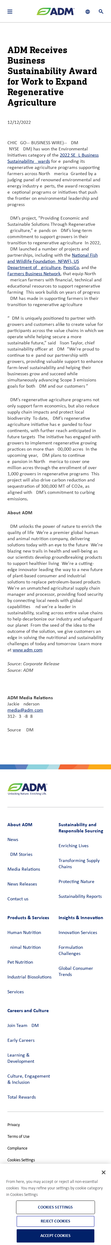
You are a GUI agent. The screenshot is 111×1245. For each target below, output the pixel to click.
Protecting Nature (76, 881)
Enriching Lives (73, 845)
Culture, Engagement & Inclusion (28, 1079)
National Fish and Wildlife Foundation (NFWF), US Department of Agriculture (52, 261)
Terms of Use (18, 1136)
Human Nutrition (24, 932)
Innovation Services (78, 932)
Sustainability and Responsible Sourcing (81, 828)
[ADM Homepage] (55, 13)
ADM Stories (19, 854)
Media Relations (23, 869)
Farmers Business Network (33, 273)
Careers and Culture (28, 1010)
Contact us (17, 899)
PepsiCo (71, 267)
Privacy (13, 1125)
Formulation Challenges (71, 950)
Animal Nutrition (24, 947)
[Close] (103, 1172)
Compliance (17, 1148)
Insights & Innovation (81, 917)
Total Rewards (21, 1097)
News (12, 839)
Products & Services (28, 917)
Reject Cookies (56, 1221)
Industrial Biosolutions (29, 977)
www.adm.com (28, 650)
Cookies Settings (21, 1160)
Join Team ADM (23, 1025)
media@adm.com (25, 710)
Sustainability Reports (80, 896)
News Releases (22, 884)
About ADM (19, 824)
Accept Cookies (55, 1235)
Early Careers (21, 1040)
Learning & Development (20, 1058)
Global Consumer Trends (76, 971)
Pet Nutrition (20, 962)
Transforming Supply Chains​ (79, 863)
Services (15, 992)
